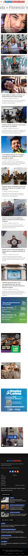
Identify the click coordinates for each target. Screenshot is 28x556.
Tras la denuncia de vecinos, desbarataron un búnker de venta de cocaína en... (18, 501)
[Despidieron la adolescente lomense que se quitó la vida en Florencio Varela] (14, 23)
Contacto (17, 553)
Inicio (2, 475)
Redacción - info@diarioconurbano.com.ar (11, 31)
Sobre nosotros (11, 553)
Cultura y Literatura (20, 485)
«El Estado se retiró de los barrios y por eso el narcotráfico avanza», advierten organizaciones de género (13, 49)
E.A (4, 52)
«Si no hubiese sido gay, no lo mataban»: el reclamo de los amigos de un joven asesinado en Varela (13, 156)
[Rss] (18, 471)
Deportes (3, 483)
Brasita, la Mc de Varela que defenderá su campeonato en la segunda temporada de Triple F (13, 251)
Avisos (22, 553)
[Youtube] (15, 471)
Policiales (3, 478)
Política (15, 475)
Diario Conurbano (22, 550)
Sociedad (3, 477)
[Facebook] (10, 471)
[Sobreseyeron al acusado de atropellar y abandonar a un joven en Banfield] (5, 514)
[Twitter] (13, 471)
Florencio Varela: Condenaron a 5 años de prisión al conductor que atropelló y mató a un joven (13, 188)
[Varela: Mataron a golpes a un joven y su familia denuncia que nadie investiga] (14, 84)
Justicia (3, 480)
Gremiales (3, 482)
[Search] (26, 1)
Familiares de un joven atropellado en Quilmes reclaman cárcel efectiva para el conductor (13, 219)
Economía (3, 485)
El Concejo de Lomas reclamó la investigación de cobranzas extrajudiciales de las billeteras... (17, 508)
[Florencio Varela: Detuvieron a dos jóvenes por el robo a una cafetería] (14, 114)
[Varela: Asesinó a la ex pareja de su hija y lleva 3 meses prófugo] (14, 65)
